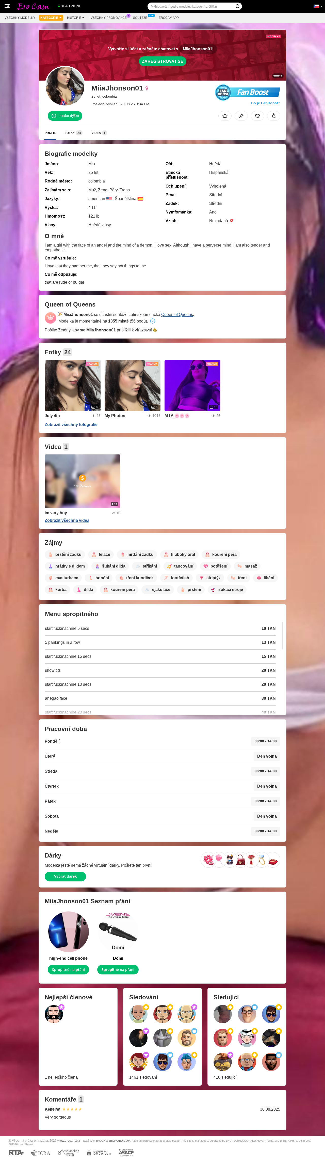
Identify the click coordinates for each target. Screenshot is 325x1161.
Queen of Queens (177, 314)
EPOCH (100, 1140)
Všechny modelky (20, 18)
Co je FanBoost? (265, 103)
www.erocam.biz (68, 1140)
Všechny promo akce (109, 18)
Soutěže (140, 18)
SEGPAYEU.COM (119, 1140)
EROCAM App (169, 18)
